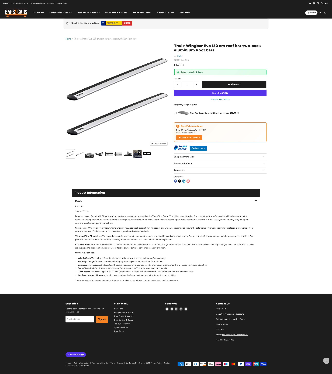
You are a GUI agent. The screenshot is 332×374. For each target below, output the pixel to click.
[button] (70, 153)
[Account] (320, 12)
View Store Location (191, 137)
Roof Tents (185, 12)
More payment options (220, 99)
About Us (50, 3)
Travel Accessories (142, 12)
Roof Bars (39, 12)
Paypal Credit (62, 3)
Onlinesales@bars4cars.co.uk (235, 334)
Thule (179, 56)
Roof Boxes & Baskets (88, 12)
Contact (6, 3)
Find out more (198, 148)
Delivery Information (81, 363)
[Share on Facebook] (175, 181)
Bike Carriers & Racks (116, 12)
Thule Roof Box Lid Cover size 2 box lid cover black (209, 113)
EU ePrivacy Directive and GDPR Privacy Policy (143, 363)
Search (68, 363)
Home (68, 39)
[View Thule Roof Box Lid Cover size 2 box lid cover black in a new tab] (238, 113)
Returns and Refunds (100, 363)
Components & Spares (61, 12)
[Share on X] (179, 181)
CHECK (127, 23)
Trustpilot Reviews (37, 3)
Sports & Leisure (165, 12)
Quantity (177, 78)
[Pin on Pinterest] (188, 181)
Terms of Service (116, 363)
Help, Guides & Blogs (20, 3)
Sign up (102, 319)
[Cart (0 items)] (325, 12)
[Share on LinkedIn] (183, 181)
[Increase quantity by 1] (196, 84)
